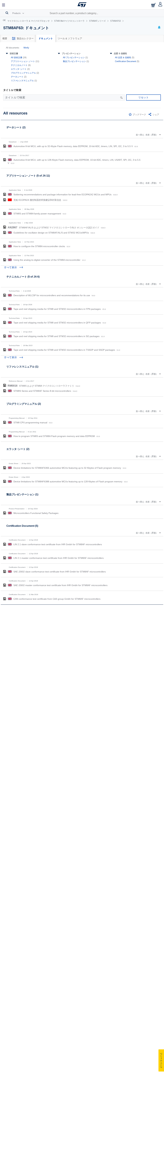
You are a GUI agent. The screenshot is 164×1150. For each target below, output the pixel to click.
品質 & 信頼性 (120, 53)
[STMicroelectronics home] (82, 4)
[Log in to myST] (160, 4)
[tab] (5, 38)
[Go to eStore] (153, 5)
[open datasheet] (4, 146)
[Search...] (7, 12)
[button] (4, 4)
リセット (143, 97)
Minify (26, 48)
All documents (12, 48)
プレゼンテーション (71, 53)
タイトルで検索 (12, 90)
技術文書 (14, 53)
